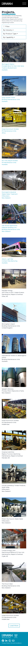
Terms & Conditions (15, 643)
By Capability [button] (8, 37)
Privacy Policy (6, 643)
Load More (14, 626)
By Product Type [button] (10, 34)
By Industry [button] (7, 30)
